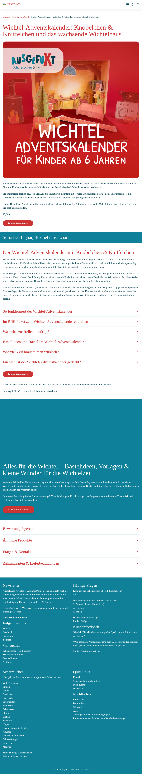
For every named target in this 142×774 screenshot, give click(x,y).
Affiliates (7, 662)
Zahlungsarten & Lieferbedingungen (91, 714)
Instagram (8, 636)
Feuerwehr (8, 698)
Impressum (78, 699)
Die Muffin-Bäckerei (13, 735)
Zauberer (7, 720)
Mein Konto (79, 684)
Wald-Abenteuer (11, 683)
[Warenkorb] (133, 4)
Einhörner (8, 705)
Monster (7, 746)
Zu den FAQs (80, 621)
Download (98, 604)
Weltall (6, 716)
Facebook (7, 632)
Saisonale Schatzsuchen (15, 756)
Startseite (6, 17)
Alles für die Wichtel (18, 509)
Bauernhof (8, 743)
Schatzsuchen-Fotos (13, 654)
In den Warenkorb (18, 223)
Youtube (7, 639)
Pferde (6, 713)
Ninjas (6, 724)
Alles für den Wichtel (20, 17)
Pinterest (7, 628)
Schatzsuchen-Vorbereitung (87, 681)
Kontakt (77, 677)
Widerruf (77, 707)
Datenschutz (79, 703)
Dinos (6, 690)
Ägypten (7, 731)
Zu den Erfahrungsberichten (87, 651)
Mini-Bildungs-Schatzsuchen (17, 752)
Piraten (6, 686)
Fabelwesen (9, 709)
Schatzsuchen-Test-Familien (17, 650)
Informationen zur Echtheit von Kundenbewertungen (99, 718)
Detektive (7, 694)
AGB (75, 710)
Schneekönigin (10, 739)
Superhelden (9, 701)
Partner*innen (10, 658)
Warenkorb (78, 688)
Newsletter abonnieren (15, 617)
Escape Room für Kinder (15, 728)
